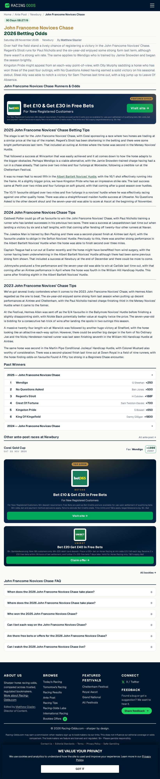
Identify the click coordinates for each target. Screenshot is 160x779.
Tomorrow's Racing (54, 687)
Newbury (35, 14)
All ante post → (147, 437)
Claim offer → (86, 560)
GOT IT (80, 769)
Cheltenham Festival (95, 686)
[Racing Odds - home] (20, 5)
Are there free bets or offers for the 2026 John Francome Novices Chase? (57, 636)
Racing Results (52, 692)
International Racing (55, 713)
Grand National (91, 697)
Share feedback (134, 711)
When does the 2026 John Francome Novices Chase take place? (50, 592)
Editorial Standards (65, 743)
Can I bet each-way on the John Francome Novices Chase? (46, 624)
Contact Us (46, 743)
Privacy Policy (93, 743)
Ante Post (21, 14)
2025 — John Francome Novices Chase (33, 375)
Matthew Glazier (71, 40)
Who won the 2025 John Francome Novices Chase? (42, 614)
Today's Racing (52, 682)
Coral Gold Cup (14, 448)
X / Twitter (132, 682)
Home (7, 14)
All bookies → (148, 572)
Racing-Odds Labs (54, 708)
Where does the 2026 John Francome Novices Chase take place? (51, 603)
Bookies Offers (52, 718)
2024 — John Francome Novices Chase (33, 426)
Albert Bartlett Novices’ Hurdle (76, 176)
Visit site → (142, 108)
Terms (80, 743)
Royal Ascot (90, 692)
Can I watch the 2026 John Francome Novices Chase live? (46, 646)
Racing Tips (50, 703)
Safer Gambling (111, 743)
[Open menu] (152, 5)
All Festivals (90, 702)
